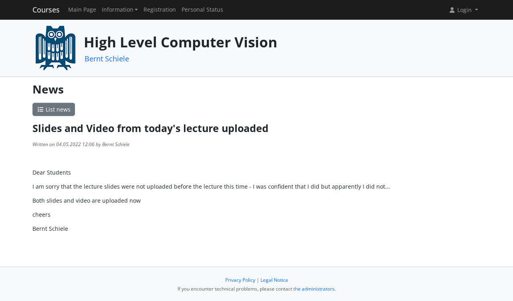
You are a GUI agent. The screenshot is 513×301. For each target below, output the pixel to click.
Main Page (82, 9)
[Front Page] (55, 47)
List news (57, 109)
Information (117, 9)
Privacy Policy (240, 280)
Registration (159, 9)
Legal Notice (274, 280)
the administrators (314, 288)
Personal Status (202, 9)
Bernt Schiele (107, 58)
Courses (46, 9)
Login (464, 10)
